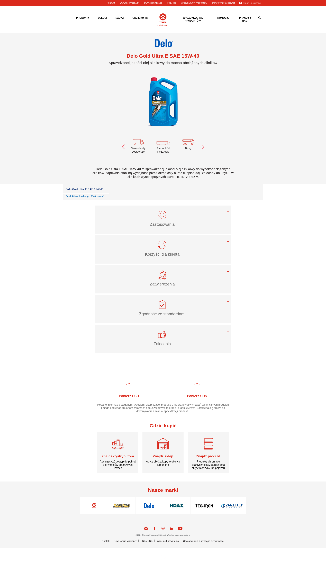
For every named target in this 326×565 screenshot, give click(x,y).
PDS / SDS (171, 3)
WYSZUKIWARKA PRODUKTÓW (194, 3)
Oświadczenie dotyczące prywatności (203, 541)
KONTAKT (111, 3)
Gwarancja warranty (125, 541)
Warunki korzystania (168, 541)
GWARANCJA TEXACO (153, 3)
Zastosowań (97, 196)
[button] (163, 216)
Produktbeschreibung (77, 196)
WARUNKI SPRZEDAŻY (129, 3)
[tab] (163, 219)
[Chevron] (163, 25)
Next (203, 146)
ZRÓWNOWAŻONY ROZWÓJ (223, 3)
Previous (123, 146)
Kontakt (106, 541)
